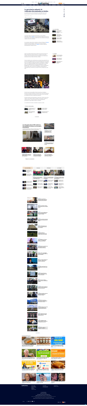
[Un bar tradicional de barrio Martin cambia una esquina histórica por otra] (38, 315)
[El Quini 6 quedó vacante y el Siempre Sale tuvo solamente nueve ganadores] (57, 62)
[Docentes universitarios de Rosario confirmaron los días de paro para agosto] (38, 274)
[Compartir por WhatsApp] (64, 11)
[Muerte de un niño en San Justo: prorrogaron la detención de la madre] (38, 220)
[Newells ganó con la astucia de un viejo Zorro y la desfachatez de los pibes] (57, 42)
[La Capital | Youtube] (32, 401)
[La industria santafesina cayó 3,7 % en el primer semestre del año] (49, 141)
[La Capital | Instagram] (30, 401)
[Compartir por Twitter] (64, 9)
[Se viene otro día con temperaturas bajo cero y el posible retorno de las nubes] (38, 234)
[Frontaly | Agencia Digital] (63, 402)
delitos (33, 36)
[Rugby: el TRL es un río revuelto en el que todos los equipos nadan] (38, 187)
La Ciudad (29, 7)
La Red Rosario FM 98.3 (45, 386)
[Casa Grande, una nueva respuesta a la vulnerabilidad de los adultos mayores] (38, 301)
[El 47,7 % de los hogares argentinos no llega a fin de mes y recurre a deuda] (57, 56)
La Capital (25, 7)
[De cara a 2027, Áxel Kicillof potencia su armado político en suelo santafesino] (38, 254)
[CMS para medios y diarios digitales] (59, 402)
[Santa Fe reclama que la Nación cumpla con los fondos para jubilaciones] (57, 59)
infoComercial (32, 388)
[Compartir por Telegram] (64, 13)
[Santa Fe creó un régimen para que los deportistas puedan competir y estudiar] (38, 213)
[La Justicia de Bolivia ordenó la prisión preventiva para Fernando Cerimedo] (38, 294)
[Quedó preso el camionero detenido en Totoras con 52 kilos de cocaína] (49, 181)
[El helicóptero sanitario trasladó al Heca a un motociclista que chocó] (49, 128)
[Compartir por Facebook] (64, 8)
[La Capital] (43, 3)
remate (38, 44)
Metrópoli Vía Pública (33, 389)
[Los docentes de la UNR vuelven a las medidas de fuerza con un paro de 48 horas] (32, 134)
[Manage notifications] (85, 404)
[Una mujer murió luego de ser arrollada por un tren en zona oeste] (38, 267)
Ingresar (64, 3)
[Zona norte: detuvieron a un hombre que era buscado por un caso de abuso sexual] (49, 184)
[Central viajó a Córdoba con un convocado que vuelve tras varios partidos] (38, 184)
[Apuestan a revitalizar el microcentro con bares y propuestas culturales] (43, 109)
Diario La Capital (33, 385)
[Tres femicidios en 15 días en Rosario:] (38, 240)
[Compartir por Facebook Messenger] (64, 15)
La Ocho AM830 (44, 385)
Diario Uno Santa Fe (33, 386)
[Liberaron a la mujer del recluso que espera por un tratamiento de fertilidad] (38, 152)
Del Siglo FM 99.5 (56, 385)
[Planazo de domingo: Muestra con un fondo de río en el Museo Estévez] (38, 207)
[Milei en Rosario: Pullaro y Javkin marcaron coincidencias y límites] (38, 281)
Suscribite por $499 (60, 3)
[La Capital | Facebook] (27, 401)
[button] (23, 3)
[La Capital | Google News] (34, 401)
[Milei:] (38, 261)
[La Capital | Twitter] (29, 401)
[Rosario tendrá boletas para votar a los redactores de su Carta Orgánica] (30, 112)
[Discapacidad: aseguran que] (38, 328)
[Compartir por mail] (64, 16)
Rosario (32, 7)
